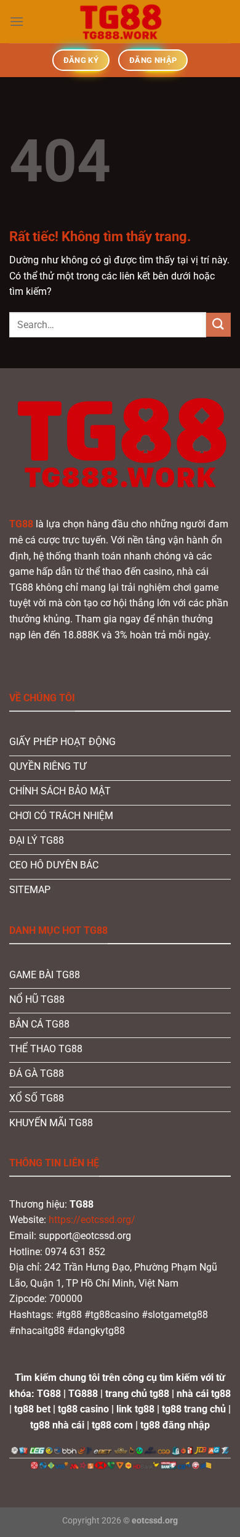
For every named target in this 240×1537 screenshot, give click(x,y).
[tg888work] (120, 21)
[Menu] (16, 21)
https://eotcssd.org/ (92, 1220)
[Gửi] (218, 325)
